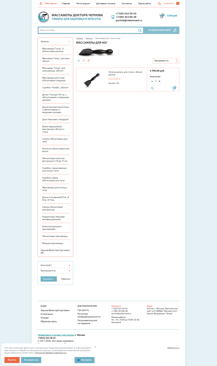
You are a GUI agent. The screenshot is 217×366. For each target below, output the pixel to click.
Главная (66, 3)
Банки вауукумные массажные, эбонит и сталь (53, 129)
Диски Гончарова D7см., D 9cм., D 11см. (55, 198)
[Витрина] (78, 60)
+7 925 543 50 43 (126, 13)
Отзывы (45, 317)
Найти (140, 30)
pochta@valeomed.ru (129, 20)
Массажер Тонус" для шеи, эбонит (56, 59)
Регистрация (83, 3)
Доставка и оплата (105, 3)
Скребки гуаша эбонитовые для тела (53, 179)
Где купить (83, 310)
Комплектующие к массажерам (52, 227)
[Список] (83, 60)
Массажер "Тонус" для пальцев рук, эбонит (53, 69)
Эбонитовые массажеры (55, 236)
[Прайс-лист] (88, 60)
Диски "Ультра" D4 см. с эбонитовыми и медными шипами (55, 97)
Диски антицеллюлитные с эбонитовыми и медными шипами (55, 110)
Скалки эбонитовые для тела (54, 140)
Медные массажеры (52, 243)
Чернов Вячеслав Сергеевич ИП (55, 251)
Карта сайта (144, 3)
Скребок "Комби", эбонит (55, 87)
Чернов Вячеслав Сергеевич (55, 310)
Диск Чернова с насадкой (55, 119)
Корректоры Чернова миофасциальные (53, 218)
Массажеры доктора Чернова (77, 15)
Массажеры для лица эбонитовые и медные (54, 79)
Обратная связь (49, 321)
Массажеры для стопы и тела (54, 189)
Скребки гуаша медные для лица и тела (54, 169)
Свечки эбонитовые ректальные (52, 208)
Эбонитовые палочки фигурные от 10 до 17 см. (55, 159)
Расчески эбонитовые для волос (55, 150)
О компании (47, 314)
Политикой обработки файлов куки (51, 353)
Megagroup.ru (173, 348)
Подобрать (49, 279)
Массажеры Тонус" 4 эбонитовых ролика (53, 50)
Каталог (45, 41)
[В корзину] (173, 88)
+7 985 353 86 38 (126, 17)
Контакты (127, 3)
